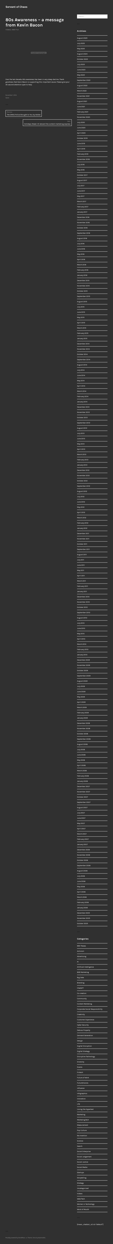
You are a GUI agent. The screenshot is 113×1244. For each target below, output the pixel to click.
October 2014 (82, 354)
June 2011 (81, 565)
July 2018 (81, 164)
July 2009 (81, 686)
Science (80, 1141)
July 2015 (80, 307)
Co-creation (81, 993)
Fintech (80, 1072)
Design (80, 1041)
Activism (80, 951)
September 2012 (83, 486)
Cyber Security (83, 1025)
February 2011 (82, 586)
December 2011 (83, 533)
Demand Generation (85, 1035)
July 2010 (81, 623)
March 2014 (81, 391)
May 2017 (80, 196)
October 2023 (82, 59)
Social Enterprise (84, 1151)
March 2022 (82, 91)
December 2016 (83, 217)
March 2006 (82, 897)
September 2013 (83, 423)
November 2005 (83, 918)
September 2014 (83, 359)
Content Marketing (84, 1004)
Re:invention (82, 1136)
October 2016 (82, 228)
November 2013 (83, 412)
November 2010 (83, 602)
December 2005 (83, 913)
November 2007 (83, 792)
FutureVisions (82, 1083)
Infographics (82, 1093)
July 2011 (80, 560)
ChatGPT (80, 988)
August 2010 (82, 618)
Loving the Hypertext (85, 1109)
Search (79, 1146)
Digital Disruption (84, 1046)
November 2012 (83, 475)
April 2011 (81, 576)
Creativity (81, 1014)
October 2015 (82, 291)
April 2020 (81, 133)
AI (78, 962)
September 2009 (83, 676)
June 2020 (81, 128)
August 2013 (82, 428)
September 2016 (83, 233)
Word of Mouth (83, 1209)
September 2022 (83, 80)
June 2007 (81, 818)
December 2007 (83, 786)
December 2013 (83, 407)
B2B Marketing (83, 972)
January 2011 (82, 591)
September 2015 (83, 296)
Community (82, 999)
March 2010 (81, 644)
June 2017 (81, 191)
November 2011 (83, 539)
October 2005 (82, 923)
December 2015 (83, 280)
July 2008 (81, 749)
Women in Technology (85, 1204)
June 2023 (81, 70)
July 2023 (81, 64)
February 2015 (82, 333)
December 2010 (83, 597)
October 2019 (82, 138)
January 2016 (82, 275)
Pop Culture (82, 1130)
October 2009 (82, 670)
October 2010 (82, 607)
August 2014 (82, 365)
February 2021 (82, 112)
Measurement (82, 1125)
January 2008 (82, 781)
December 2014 (83, 344)
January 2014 (82, 402)
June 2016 (81, 249)
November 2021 (83, 96)
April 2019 (81, 149)
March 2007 (82, 834)
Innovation (81, 1099)
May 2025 (81, 49)
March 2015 (81, 328)
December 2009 (83, 660)
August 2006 (82, 871)
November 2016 (83, 222)
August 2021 (82, 101)
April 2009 (81, 702)
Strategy (80, 1183)
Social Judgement (84, 1157)
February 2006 (83, 902)
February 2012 (82, 523)
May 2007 (81, 823)
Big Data (80, 977)
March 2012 (81, 518)
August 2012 (82, 491)
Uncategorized (83, 1188)
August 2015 (82, 302)
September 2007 (83, 802)
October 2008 (82, 734)
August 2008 (82, 744)
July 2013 (80, 433)
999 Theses (81, 946)
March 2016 (81, 265)
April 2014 (81, 386)
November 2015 (83, 286)
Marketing (81, 1114)
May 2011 (80, 570)
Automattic (41, 1238)
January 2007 (82, 844)
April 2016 (81, 259)
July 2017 (80, 186)
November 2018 (83, 159)
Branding (80, 983)
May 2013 (80, 444)
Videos (8, 30)
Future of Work (83, 1078)
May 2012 (80, 507)
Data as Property (83, 1030)
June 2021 (81, 107)
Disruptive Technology (86, 1056)
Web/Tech (81, 1199)
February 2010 (82, 649)
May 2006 (81, 887)
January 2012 (82, 528)
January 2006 (82, 908)
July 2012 (80, 497)
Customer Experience (85, 1020)
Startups (80, 1172)
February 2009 (83, 713)
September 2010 (83, 612)
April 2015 (81, 323)
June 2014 (81, 375)
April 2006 (81, 892)
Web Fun (15, 30)
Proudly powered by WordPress (15, 1238)
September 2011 (83, 549)
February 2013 (82, 460)
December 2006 (83, 850)
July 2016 (80, 244)
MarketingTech (83, 1120)
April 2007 (81, 829)
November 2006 (83, 855)
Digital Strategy (83, 1051)
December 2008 (83, 723)
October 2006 (82, 860)
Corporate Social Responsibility (89, 1009)
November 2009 (83, 665)
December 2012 (83, 470)
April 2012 (81, 512)
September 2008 (84, 739)
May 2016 (80, 254)
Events (79, 1067)
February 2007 (83, 839)
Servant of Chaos (16, 6)
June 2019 (81, 143)
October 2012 (82, 481)
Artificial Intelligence (85, 967)
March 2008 (82, 771)
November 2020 (83, 117)
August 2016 (82, 238)
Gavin (7, 98)
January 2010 (82, 655)
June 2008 (81, 755)
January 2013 (82, 465)
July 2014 (80, 370)
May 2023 (81, 75)
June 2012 (81, 502)
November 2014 (83, 349)
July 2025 (81, 43)
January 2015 (82, 338)
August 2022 (82, 85)
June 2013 (81, 439)
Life (78, 1104)
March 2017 (81, 201)
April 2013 (81, 449)
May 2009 (81, 697)
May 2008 (81, 760)
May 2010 (81, 634)
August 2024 (82, 54)
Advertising (81, 956)
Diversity (80, 1062)
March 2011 (81, 581)
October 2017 (82, 175)
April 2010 (81, 639)
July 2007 (81, 813)
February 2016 (82, 270)
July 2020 (81, 122)
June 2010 (81, 628)
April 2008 (81, 765)
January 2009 (82, 718)
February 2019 (82, 154)
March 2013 (81, 454)
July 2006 (81, 876)
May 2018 (81, 170)
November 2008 (83, 728)
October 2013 (82, 417)
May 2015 (80, 317)
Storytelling (81, 1178)
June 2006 (81, 881)
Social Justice (82, 1162)
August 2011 (82, 554)
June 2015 (81, 312)
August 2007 (82, 807)
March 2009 (82, 707)
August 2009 (82, 681)
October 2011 (82, 544)
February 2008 (83, 776)
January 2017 (82, 212)
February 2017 (82, 207)
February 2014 (82, 396)
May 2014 (80, 381)
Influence (80, 1088)
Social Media (82, 1167)
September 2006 (83, 865)
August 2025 (82, 38)
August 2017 (82, 180)
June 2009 (81, 692)
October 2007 (82, 797)
